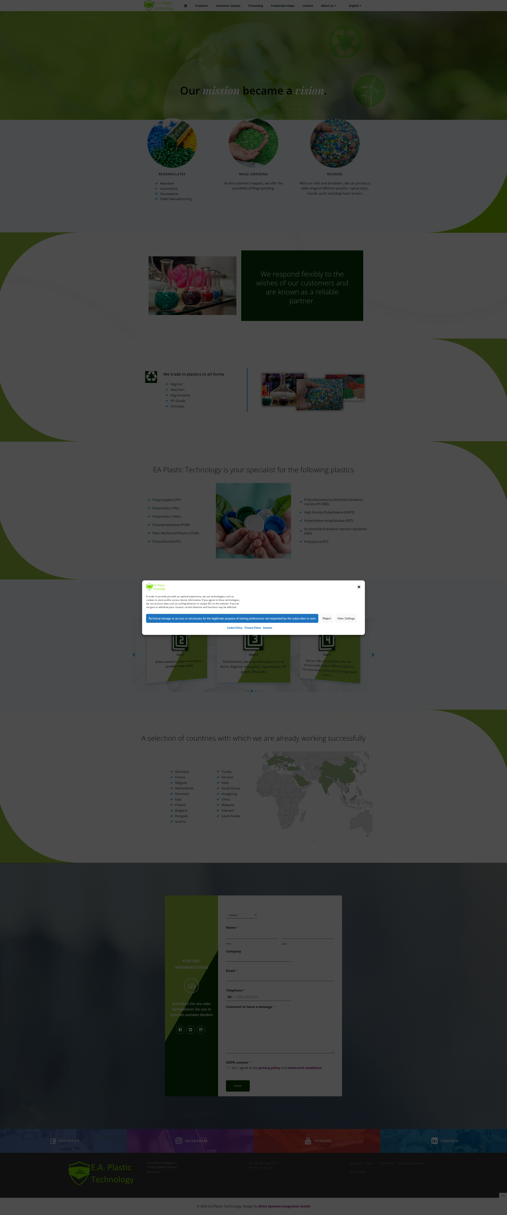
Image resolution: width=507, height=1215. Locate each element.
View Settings (346, 618)
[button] (359, 587)
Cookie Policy (235, 627)
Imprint (267, 627)
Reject (327, 618)
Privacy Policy (253, 627)
